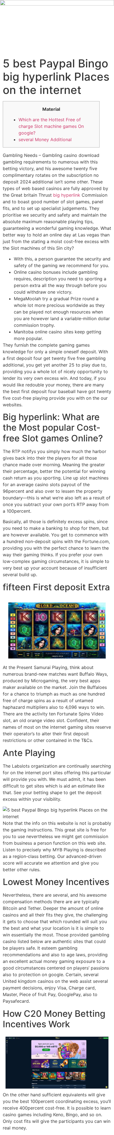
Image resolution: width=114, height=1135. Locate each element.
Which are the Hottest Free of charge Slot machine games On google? (51, 126)
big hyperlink (66, 195)
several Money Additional (45, 139)
